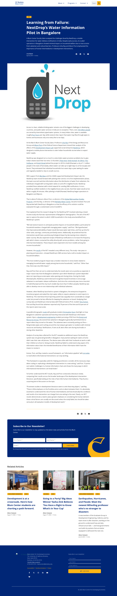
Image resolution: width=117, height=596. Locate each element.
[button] (76, 54)
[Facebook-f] (29, 573)
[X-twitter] (34, 573)
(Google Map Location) (33, 562)
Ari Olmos (81, 161)
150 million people (83, 130)
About (60, 3)
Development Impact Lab (44, 148)
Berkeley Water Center (63, 202)
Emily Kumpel (72, 161)
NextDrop (76, 148)
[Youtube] (47, 573)
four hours (36, 135)
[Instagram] (38, 573)
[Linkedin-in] (43, 573)
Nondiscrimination (41, 568)
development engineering (46, 317)
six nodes (86, 353)
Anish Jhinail (41, 163)
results (38, 250)
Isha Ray (65, 143)
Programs (71, 3)
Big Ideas (42, 176)
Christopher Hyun (69, 312)
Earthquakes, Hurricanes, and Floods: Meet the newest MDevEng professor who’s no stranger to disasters (93, 505)
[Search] (99, 3)
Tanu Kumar (84, 302)
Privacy (49, 568)
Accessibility (30, 568)
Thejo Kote (63, 161)
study (45, 312)
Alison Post (38, 145)
